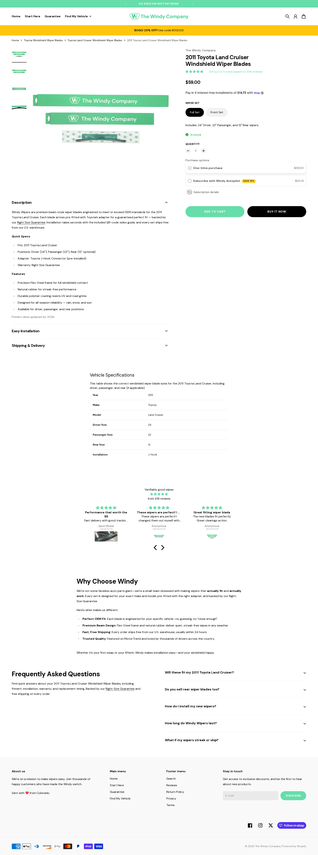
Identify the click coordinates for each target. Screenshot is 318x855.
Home (15, 40)
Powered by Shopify (294, 846)
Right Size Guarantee (31, 222)
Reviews (171, 785)
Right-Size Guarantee (120, 689)
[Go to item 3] (19, 89)
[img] (159, 494)
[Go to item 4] (19, 107)
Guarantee (117, 792)
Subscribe (293, 795)
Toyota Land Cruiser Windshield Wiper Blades (95, 40)
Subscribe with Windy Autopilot (223, 181)
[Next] (192, 4)
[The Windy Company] (159, 16)
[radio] (190, 168)
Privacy (171, 798)
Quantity (193, 144)
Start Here (117, 785)
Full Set (194, 112)
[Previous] (126, 4)
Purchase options (197, 160)
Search (171, 779)
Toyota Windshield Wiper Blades (43, 40)
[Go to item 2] (19, 71)
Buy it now (276, 211)
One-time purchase (207, 168)
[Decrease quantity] (188, 150)
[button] (156, 547)
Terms (170, 805)
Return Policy (175, 792)
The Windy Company (267, 846)
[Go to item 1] (19, 54)
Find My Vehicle (120, 798)
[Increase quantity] (203, 150)
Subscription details (206, 192)
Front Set (217, 112)
